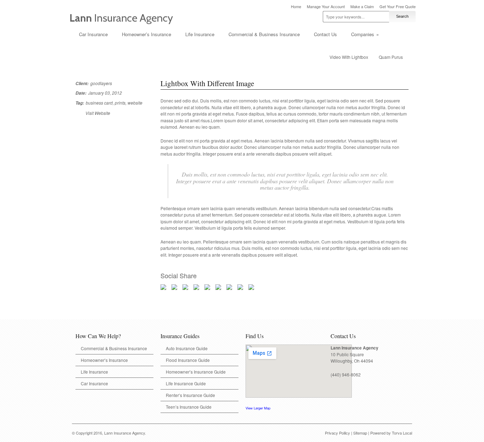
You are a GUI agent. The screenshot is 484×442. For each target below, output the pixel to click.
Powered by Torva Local (391, 433)
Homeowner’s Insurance (146, 34)
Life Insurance (199, 34)
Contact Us (325, 34)
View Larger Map (258, 407)
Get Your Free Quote (397, 7)
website (135, 103)
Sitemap (360, 433)
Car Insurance (93, 34)
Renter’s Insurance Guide (190, 395)
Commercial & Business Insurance (264, 34)
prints (120, 103)
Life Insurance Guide (186, 383)
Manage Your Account (326, 7)
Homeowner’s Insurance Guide (196, 372)
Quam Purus (391, 57)
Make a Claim (362, 7)
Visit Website (97, 113)
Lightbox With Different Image (207, 83)
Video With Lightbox (349, 57)
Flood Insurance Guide (188, 360)
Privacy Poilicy (337, 433)
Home (296, 7)
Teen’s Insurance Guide (189, 407)
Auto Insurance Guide (187, 348)
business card (99, 103)
